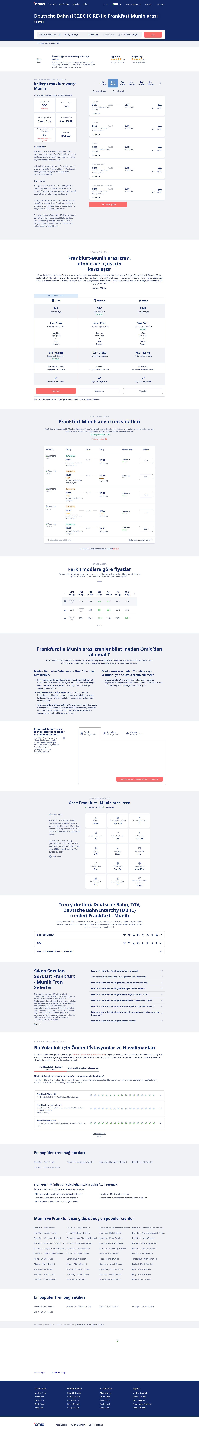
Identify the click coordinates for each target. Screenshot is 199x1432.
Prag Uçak (104, 1407)
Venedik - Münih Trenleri (44, 1274)
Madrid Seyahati (140, 1393)
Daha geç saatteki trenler (140, 540)
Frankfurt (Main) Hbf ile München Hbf (88, 1054)
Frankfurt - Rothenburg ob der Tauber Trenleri (152, 1227)
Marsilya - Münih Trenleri (110, 1279)
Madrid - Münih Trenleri (44, 1264)
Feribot (85, 4)
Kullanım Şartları (78, 1425)
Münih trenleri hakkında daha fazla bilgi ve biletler (57, 1201)
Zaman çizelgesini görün (44, 139)
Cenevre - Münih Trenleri (45, 1279)
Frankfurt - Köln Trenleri (142, 1162)
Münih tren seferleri (65, 1324)
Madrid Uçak (106, 1393)
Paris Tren (39, 1400)
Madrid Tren (40, 1393)
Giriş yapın (161, 4)
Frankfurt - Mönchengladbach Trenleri (148, 1233)
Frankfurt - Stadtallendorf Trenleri (49, 1253)
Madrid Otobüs (74, 1393)
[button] (94, 35)
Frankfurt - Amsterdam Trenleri (80, 1162)
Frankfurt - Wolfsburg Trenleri (113, 1248)
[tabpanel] (122, 762)
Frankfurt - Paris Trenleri (44, 1162)
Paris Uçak (105, 1400)
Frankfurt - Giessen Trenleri (144, 1248)
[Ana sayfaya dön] (41, 4)
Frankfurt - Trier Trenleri (44, 1227)
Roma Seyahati (139, 1396)
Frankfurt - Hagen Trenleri (78, 1253)
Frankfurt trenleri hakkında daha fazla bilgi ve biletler (123, 1197)
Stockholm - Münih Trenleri (78, 1269)
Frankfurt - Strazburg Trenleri (47, 1167)
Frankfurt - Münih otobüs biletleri (115, 1194)
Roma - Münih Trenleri (43, 1259)
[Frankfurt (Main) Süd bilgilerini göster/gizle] (160, 1123)
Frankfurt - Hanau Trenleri (143, 1238)
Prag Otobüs (73, 1407)
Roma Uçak (105, 1396)
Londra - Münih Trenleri (142, 1253)
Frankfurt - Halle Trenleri (110, 1233)
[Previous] (64, 593)
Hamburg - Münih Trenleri (78, 1274)
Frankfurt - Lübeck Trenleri (45, 1233)
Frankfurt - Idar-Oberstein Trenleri (82, 1238)
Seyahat (136, 1388)
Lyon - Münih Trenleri (141, 1269)
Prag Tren (39, 1407)
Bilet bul (44, 108)
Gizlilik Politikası (96, 1425)
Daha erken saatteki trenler (60, 540)
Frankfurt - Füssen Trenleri (78, 1248)
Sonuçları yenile (98, 439)
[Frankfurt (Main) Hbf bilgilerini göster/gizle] (160, 1095)
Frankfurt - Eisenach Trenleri (112, 1243)
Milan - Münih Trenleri (109, 1259)
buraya (116, 549)
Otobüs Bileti (64, 4)
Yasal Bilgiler (61, 1425)
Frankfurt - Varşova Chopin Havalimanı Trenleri (54, 1248)
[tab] (99, 90)
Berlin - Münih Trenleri (76, 1259)
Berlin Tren (39, 1404)
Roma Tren (39, 1396)
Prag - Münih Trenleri (141, 1274)
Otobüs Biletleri (74, 1388)
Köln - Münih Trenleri (76, 1279)
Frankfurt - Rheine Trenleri (78, 1233)
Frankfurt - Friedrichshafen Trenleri (115, 1227)
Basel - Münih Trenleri (141, 1279)
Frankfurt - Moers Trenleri (111, 1238)
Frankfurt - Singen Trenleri (78, 1227)
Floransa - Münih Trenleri (110, 1274)
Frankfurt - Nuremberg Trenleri (113, 1162)
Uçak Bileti (76, 4)
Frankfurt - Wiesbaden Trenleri (47, 1238)
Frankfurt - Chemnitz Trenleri (79, 1243)
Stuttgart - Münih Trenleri (143, 1306)
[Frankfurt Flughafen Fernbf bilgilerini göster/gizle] (160, 1108)
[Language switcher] (117, 4)
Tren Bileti (53, 4)
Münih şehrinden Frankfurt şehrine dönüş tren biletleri (59, 1194)
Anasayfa (38, 1324)
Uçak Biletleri (106, 1388)
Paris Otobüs (73, 1400)
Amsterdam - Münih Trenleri (144, 1259)
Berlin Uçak (105, 1404)
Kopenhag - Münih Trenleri (111, 1269)
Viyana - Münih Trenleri (77, 1264)
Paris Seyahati (139, 1400)
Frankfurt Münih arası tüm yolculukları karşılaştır (56, 1197)
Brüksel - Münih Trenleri (142, 1264)
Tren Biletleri (40, 1388)
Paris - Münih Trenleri (109, 1253)
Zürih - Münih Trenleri (43, 1269)
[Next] (160, 83)
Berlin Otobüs (73, 1404)
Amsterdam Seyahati (142, 1404)
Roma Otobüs (73, 1396)
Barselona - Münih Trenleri (111, 1264)
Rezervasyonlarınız (133, 4)
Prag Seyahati (139, 1407)
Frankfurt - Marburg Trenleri (144, 1243)
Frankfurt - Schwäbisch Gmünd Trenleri (51, 1243)
